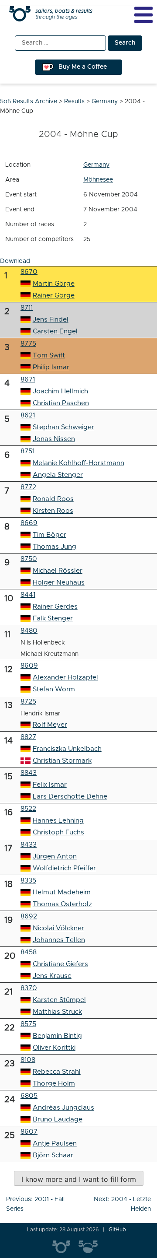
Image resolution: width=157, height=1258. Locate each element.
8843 (28, 773)
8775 (28, 343)
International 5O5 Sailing (65, 1247)
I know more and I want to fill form (78, 1179)
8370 (28, 988)
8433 (28, 844)
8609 (29, 665)
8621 (27, 415)
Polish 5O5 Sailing (91, 1247)
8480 (29, 630)
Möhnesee (98, 180)
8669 (29, 523)
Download (15, 261)
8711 (26, 308)
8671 (27, 379)
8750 (28, 559)
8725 (28, 701)
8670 (29, 272)
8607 (29, 1131)
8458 (28, 952)
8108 (27, 1060)
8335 (28, 880)
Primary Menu (143, 15)
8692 (28, 916)
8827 (28, 737)
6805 (29, 1096)
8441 (27, 595)
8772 (28, 487)
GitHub (117, 1229)
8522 (28, 809)
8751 (27, 451)
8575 (28, 1024)
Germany (96, 165)
